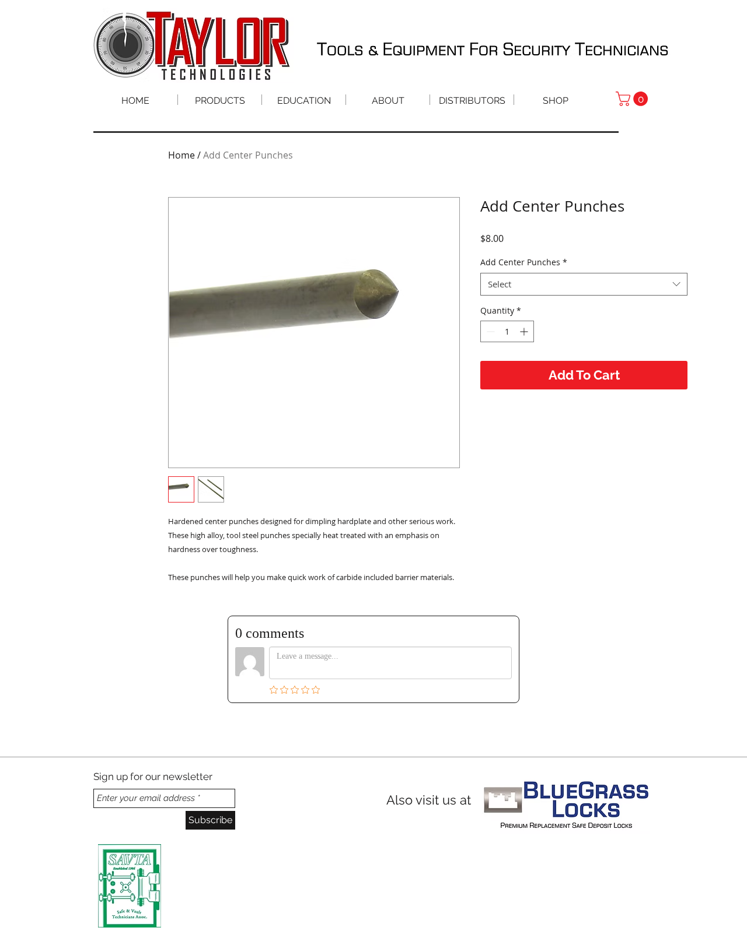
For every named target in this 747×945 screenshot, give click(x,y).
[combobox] (583, 284)
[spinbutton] (507, 331)
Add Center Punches (523, 262)
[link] (633, 99)
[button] (303, 99)
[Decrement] (489, 331)
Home (181, 155)
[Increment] (525, 331)
